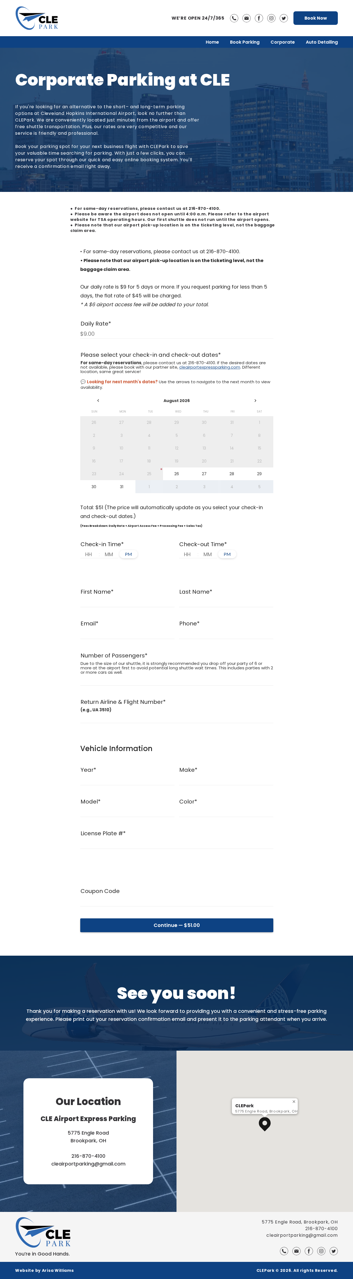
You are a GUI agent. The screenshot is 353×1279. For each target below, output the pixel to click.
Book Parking (245, 42)
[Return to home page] (37, 18)
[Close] (294, 1101)
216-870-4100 (88, 1156)
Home (212, 42)
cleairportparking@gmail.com (88, 1163)
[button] (234, 18)
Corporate (283, 42)
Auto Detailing (322, 42)
